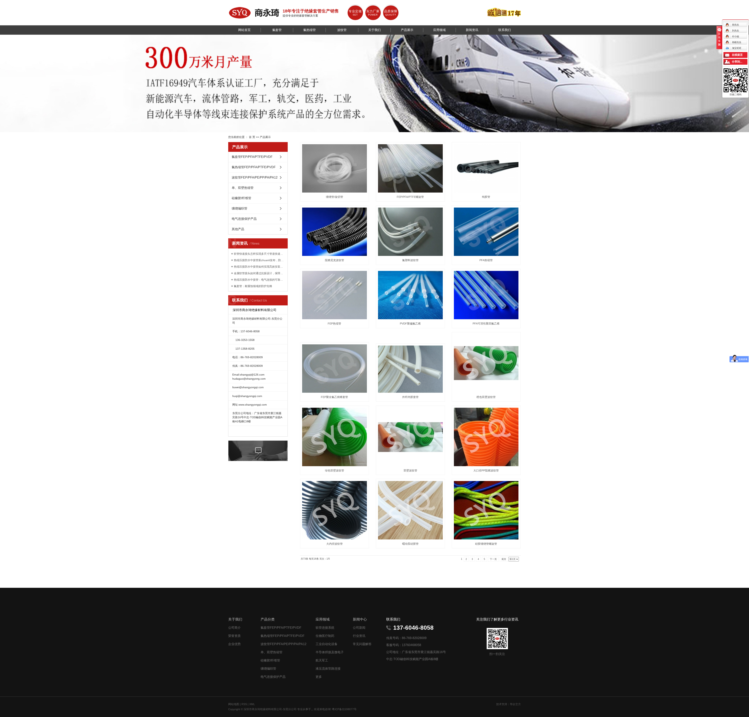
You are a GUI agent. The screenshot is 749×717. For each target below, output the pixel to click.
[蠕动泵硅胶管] (410, 510)
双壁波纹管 (410, 470)
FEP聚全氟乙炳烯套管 (334, 397)
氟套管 (277, 30)
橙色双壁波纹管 (486, 397)
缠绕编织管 (239, 208)
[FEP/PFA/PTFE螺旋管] (410, 168)
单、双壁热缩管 (243, 187)
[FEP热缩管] (334, 295)
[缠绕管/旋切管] (334, 168)
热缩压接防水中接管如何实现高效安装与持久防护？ (259, 266)
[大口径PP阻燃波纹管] (486, 437)
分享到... (737, 61)
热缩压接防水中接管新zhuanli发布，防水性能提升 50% (259, 260)
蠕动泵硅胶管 (410, 543)
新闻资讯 (472, 30)
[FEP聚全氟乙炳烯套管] (334, 368)
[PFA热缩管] (486, 232)
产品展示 (407, 30)
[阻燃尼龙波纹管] (334, 232)
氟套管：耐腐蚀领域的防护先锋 (253, 286)
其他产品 (238, 229)
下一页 (493, 559)
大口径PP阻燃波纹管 (486, 470)
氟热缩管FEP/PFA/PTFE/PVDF (254, 167)
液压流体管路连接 (328, 668)
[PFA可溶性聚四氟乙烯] (486, 295)
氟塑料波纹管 (410, 260)
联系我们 (504, 30)
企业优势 (234, 644)
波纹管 (342, 30)
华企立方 (515, 704)
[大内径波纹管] (334, 510)
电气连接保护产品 (244, 218)
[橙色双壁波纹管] (486, 363)
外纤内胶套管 (410, 397)
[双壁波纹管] (410, 437)
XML (252, 704)
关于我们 (374, 30)
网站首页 (244, 30)
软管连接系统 (325, 627)
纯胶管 (486, 196)
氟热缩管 (309, 30)
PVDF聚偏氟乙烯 (410, 323)
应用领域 (439, 30)
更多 (319, 676)
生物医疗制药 (325, 635)
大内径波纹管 (334, 543)
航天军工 (322, 660)
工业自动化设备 (326, 644)
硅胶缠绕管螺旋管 (486, 543)
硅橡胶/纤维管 (241, 198)
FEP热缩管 (334, 323)
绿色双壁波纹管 (334, 470)
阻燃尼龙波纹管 (334, 260)
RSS (244, 704)
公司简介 (234, 627)
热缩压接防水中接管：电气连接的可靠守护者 (259, 279)
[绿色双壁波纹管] (334, 437)
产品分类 (268, 619)
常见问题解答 (362, 644)
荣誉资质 (234, 635)
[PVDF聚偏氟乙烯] (410, 295)
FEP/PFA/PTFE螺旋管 (410, 196)
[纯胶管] (486, 168)
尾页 (503, 559)
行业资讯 (359, 635)
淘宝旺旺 (736, 48)
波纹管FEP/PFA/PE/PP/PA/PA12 (255, 177)
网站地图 (234, 704)
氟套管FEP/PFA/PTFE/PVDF (252, 156)
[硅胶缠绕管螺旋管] (486, 510)
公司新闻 (359, 627)
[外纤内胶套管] (410, 369)
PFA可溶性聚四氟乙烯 (486, 323)
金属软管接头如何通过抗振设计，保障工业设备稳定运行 (259, 273)
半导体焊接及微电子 (330, 652)
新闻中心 (360, 619)
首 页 (252, 137)
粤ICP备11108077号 (344, 709)
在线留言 (737, 54)
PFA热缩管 (486, 260)
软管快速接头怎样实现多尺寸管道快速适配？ (259, 253)
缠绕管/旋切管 (334, 196)
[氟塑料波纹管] (410, 232)
